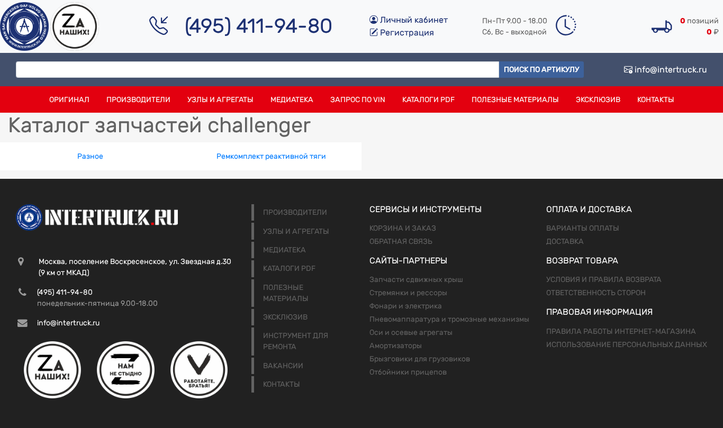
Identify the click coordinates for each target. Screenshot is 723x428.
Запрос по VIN (357, 99)
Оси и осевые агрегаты (411, 332)
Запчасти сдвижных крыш (416, 279)
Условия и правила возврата (604, 279)
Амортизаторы (395, 345)
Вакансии (283, 365)
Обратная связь (400, 241)
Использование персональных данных (626, 344)
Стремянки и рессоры (408, 292)
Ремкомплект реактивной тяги (271, 156)
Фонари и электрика (405, 306)
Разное (90, 156)
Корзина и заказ (402, 228)
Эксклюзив (598, 99)
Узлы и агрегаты (220, 99)
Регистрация (406, 33)
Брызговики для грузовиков (419, 358)
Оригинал (69, 99)
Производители (138, 99)
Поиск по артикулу (541, 69)
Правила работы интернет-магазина (621, 331)
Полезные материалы (515, 99)
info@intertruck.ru (669, 70)
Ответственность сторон (596, 292)
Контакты (655, 99)
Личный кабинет (413, 20)
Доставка (565, 241)
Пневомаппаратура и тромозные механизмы (449, 319)
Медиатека (291, 99)
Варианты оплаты (582, 228)
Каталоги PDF (428, 99)
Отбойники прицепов (408, 372)
